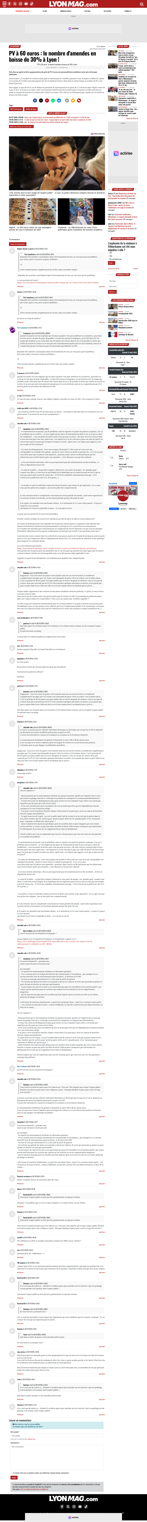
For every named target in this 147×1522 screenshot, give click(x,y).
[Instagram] (20, 3)
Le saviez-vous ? (123, 63)
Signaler (103, 286)
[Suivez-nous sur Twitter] (67, 1508)
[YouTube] (25, 3)
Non (110, 256)
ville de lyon (31, 109)
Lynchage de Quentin (125, 334)
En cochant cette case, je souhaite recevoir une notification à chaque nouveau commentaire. (41, 1473)
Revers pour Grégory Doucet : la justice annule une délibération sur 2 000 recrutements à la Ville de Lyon (57, 117)
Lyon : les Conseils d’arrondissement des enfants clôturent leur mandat (46, 122)
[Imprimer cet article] (67, 100)
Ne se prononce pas (115, 259)
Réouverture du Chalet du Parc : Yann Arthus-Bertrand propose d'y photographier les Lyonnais (122, 195)
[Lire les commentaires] (79, 100)
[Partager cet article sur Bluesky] (59, 100)
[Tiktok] (31, 3)
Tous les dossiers (130, 340)
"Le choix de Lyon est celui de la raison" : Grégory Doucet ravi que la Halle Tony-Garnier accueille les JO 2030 (57, 120)
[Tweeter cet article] (41, 100)
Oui (110, 252)
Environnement (123, 107)
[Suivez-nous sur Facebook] (123, 496)
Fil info (45, 11)
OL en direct (122, 87)
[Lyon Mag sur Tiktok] (85, 1508)
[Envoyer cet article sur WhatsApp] (53, 100)
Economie (15, 46)
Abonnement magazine (22, 11)
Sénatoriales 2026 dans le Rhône (127, 321)
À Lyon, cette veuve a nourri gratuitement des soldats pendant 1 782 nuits (127, 68)
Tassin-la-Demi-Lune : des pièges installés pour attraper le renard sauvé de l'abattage (127, 112)
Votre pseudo (15, 1432)
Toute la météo (131, 475)
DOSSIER (120, 304)
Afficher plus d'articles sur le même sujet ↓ (21, 126)
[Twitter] (14, 3)
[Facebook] (9, 3)
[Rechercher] (141, 4)
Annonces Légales (65, 11)
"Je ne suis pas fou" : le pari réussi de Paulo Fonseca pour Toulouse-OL (127, 91)
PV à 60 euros (16, 109)
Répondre (21, 286)
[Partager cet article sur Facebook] (35, 100)
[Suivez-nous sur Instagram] (73, 1508)
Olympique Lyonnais (125, 327)
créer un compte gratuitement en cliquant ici (34, 1489)
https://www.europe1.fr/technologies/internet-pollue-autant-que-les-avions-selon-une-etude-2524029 (57, 282)
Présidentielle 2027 (125, 313)
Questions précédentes (114, 269)
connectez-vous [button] (31, 1439)
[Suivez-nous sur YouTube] (79, 1508)
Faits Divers (107, 11)
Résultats (135, 269)
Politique (87, 11)
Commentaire (15, 1443)
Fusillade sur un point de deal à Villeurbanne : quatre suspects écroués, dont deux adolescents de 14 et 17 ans (127, 80)
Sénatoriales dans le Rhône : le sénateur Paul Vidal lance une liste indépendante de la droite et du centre (121, 226)
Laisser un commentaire (17, 244)
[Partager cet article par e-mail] (73, 100)
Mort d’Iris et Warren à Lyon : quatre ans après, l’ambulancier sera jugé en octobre (121, 205)
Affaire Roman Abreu (126, 306)
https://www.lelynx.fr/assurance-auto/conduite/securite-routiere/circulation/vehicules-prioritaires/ (56, 548)
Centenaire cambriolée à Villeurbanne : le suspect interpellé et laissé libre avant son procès (127, 101)
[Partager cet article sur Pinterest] (47, 100)
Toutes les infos (131, 118)
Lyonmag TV (127, 11)
